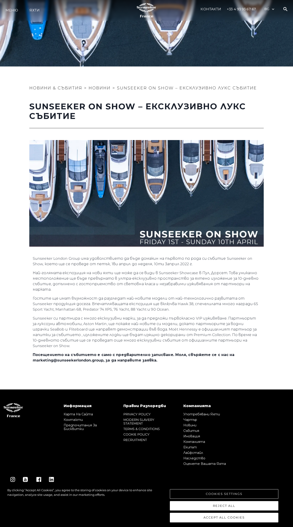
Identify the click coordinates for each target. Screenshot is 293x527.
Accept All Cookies (224, 517)
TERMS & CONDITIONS (141, 429)
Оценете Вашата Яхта (204, 464)
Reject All (224, 506)
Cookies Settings (224, 494)
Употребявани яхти (201, 414)
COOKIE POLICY (136, 434)
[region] (146, 505)
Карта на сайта (78, 414)
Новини (189, 425)
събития (191, 431)
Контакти (211, 9)
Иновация (191, 436)
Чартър (190, 420)
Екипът (190, 447)
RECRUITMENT (135, 440)
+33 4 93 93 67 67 (241, 9)
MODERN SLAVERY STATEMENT (138, 421)
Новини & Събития (55, 88)
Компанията (194, 442)
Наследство (194, 458)
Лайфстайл (193, 453)
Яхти (34, 10)
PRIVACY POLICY (137, 414)
